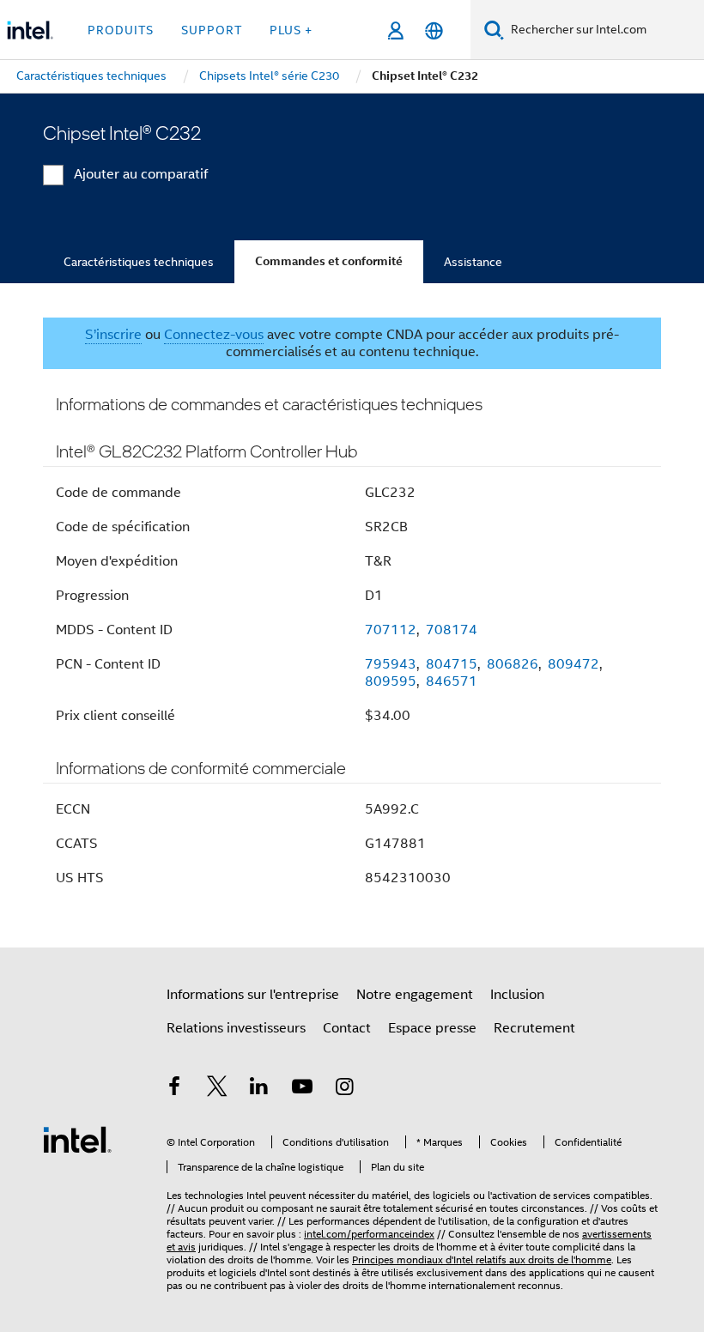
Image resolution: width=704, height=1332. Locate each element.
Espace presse (432, 1028)
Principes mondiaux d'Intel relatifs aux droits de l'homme (481, 1259)
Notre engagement (414, 994)
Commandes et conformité (329, 261)
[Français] (434, 30)
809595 (390, 681)
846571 (451, 681)
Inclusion (517, 994)
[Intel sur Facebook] (174, 1089)
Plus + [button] (291, 30)
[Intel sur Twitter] (217, 1089)
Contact (347, 1028)
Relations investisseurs (236, 1028)
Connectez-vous (214, 334)
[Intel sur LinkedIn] (259, 1089)
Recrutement (534, 1028)
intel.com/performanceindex (369, 1233)
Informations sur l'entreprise (253, 994)
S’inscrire (113, 334)
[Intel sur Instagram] (344, 1089)
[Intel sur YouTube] (302, 1089)
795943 (390, 664)
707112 (390, 630)
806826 (512, 664)
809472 (573, 664)
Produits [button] (121, 30)
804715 (451, 664)
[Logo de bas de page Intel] (77, 1138)
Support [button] (211, 30)
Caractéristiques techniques (139, 261)
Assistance (473, 261)
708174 (451, 630)
